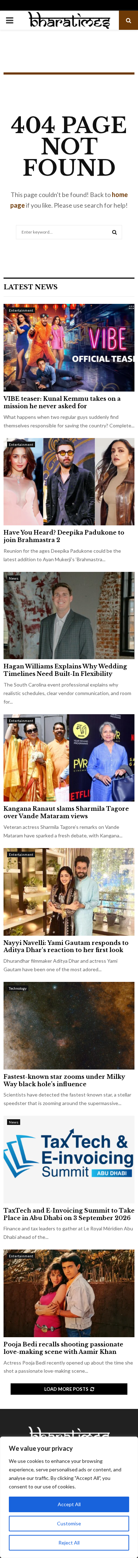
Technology (18, 988)
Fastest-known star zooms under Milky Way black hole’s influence (64, 1080)
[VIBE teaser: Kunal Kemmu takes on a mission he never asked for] (69, 348)
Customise (69, 1523)
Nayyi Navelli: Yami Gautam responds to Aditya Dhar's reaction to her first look (66, 946)
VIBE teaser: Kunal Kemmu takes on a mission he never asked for (62, 402)
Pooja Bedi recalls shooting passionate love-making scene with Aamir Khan (63, 1348)
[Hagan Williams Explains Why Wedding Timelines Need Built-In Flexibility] (69, 616)
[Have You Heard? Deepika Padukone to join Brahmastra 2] (69, 482)
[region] (69, 1497)
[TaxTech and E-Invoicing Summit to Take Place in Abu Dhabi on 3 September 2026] (69, 1159)
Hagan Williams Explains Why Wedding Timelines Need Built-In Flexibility (65, 670)
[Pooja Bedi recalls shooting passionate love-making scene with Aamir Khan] (69, 1293)
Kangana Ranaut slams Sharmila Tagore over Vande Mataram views (66, 812)
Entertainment (21, 310)
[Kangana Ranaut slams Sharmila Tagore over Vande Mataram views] (69, 758)
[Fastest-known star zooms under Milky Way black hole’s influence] (69, 1026)
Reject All (69, 1543)
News (13, 578)
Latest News (31, 287)
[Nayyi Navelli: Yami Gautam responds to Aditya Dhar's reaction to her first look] (69, 892)
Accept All (69, 1504)
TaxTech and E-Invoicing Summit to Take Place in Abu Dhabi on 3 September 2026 (69, 1214)
